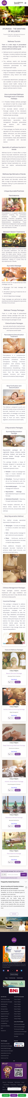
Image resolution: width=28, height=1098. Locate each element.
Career (22, 1082)
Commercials (12, 978)
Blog (6, 978)
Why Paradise (10, 1082)
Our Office (8, 1087)
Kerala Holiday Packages (6, 1048)
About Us (4, 1082)
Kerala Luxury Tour (4, 1058)
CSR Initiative (17, 1082)
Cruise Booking (4, 1023)
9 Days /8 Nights (17, 1016)
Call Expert (11, 681)
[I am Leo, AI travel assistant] (24, 1089)
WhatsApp (22, 1095)
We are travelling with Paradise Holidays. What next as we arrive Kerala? (12, 887)
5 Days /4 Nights (17, 1006)
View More (14, 913)
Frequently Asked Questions (10, 882)
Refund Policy (6, 1084)
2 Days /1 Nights (17, 999)
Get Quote (17, 682)
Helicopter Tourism (5, 1021)
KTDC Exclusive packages (19, 1026)
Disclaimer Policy (15, 1087)
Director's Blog (14, 974)
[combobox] (4, 874)
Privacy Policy (13, 1084)
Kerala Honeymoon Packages (7, 1050)
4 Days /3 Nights (17, 1004)
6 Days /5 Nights (17, 1009)
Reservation (20, 1084)
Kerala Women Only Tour (6, 1053)
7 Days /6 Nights (17, 1011)
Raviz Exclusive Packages (19, 1024)
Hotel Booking (4, 1006)
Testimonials (20, 978)
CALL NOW (6, 1095)
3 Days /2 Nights (17, 1001)
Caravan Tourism (4, 1018)
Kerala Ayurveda (4, 1004)
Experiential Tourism (5, 1013)
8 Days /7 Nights (17, 1013)
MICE (2, 1028)
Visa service (3, 1030)
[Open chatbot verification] (14, 1070)
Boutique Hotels (4, 1009)
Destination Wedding (5, 1025)
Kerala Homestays (4, 1011)
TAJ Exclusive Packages (19, 1029)
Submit (24, 874)
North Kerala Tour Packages (6, 1001)
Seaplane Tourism (4, 1016)
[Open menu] (25, 3)
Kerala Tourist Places (7, 1089)
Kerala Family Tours (5, 1055)
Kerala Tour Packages (5, 999)
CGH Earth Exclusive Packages (20, 1031)
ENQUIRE (14, 1095)
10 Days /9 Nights (17, 1018)
